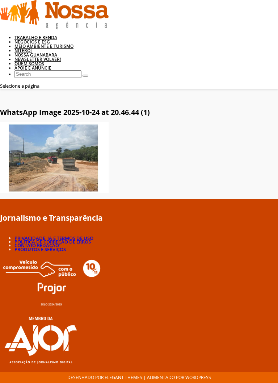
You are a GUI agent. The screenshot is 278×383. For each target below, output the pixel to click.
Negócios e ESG (32, 42)
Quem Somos (29, 64)
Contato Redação (36, 245)
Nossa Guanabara (35, 55)
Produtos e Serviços (40, 249)
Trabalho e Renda (35, 37)
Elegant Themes (123, 377)
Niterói (23, 50)
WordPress (198, 377)
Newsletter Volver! (37, 59)
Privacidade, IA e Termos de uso (53, 238)
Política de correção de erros (52, 241)
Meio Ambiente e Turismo (43, 46)
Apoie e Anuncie (32, 68)
